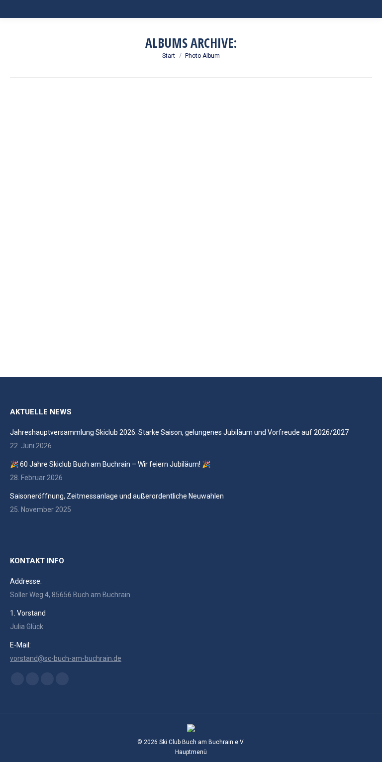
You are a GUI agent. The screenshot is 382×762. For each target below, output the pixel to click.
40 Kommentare (142, 327)
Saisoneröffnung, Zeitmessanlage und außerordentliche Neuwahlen (117, 496)
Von (37, 327)
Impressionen (55, 312)
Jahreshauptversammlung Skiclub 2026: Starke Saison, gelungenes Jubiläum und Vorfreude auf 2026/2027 (179, 432)
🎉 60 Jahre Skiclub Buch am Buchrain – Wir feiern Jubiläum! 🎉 (110, 464)
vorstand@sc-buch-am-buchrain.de (65, 658)
